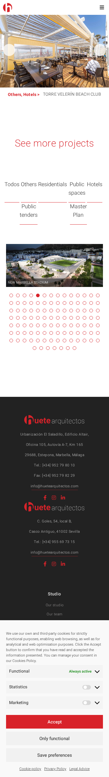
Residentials (52, 184)
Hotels (29, 94)
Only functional (54, 738)
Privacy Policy (55, 769)
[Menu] (101, 7)
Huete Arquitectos (7, 7)
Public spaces (76, 188)
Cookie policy (30, 769)
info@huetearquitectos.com (55, 486)
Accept (55, 722)
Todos (12, 184)
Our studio (55, 605)
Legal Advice (79, 769)
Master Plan (78, 210)
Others (14, 94)
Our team (54, 614)
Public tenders (29, 210)
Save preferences (54, 755)
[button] (100, 50)
